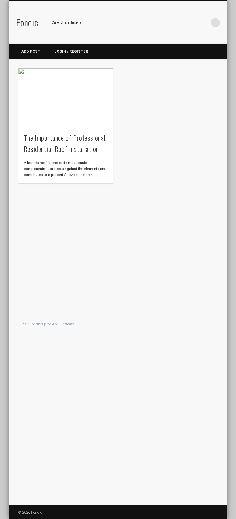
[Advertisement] (118, 251)
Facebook (179, 22)
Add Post (31, 51)
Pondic (27, 22)
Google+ (203, 22)
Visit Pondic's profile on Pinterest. (48, 324)
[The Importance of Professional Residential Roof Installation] (65, 97)
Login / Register (71, 51)
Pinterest (191, 22)
